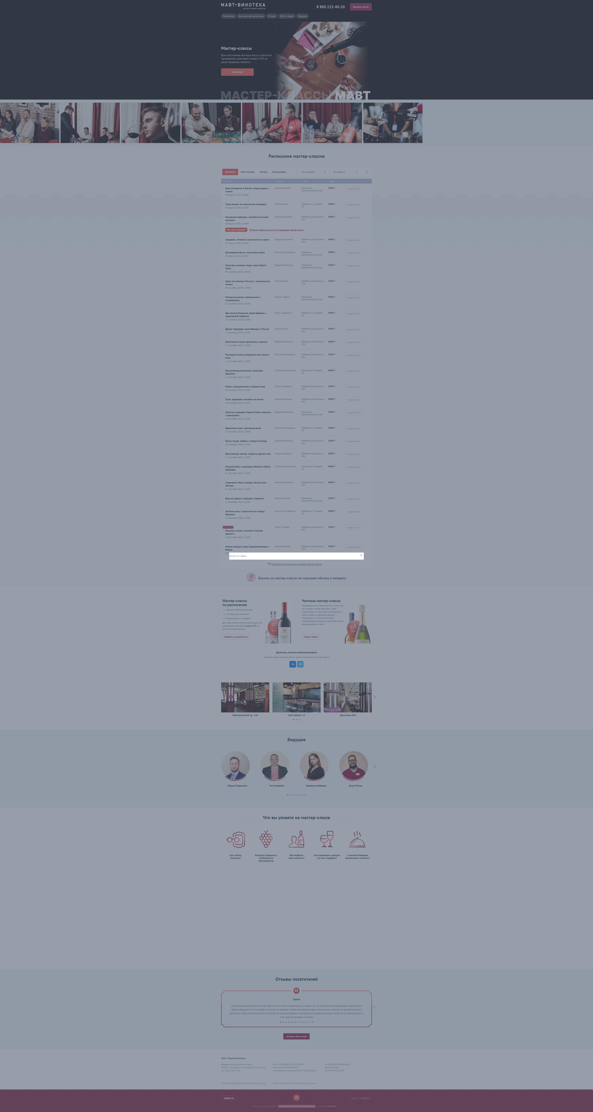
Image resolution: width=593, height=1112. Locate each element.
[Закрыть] (361, 555)
